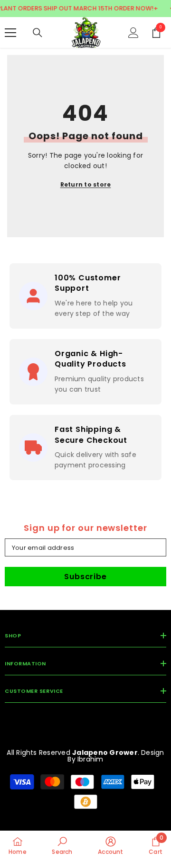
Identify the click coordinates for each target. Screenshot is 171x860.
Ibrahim (90, 759)
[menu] (10, 32)
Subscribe (85, 576)
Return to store (85, 184)
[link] (62, 845)
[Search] (37, 32)
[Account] (133, 32)
